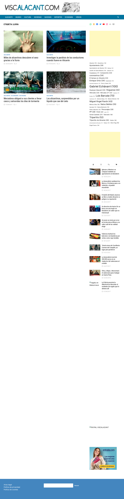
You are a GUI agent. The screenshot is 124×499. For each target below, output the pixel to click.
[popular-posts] (93, 164)
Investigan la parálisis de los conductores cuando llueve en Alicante (65, 59)
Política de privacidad (12, 487)
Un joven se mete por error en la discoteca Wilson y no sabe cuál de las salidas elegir (111, 223)
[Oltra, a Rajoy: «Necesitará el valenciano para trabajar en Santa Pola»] (95, 271)
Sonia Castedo (96, 114)
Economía (69, 17)
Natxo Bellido (108, 104)
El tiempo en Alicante (99, 78)
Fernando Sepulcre (95, 83)
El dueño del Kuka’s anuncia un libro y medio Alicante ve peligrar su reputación (111, 197)
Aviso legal (8, 485)
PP (92, 112)
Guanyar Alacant (97, 90)
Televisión (108, 114)
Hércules (94, 93)
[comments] (109, 164)
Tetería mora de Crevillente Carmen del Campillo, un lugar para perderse (111, 247)
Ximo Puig (114, 123)
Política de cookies (11, 490)
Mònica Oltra (95, 104)
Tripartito (97, 117)
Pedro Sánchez (95, 109)
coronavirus (97, 75)
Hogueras (113, 90)
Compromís (106, 73)
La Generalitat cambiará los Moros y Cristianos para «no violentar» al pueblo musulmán (111, 184)
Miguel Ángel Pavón (101, 101)
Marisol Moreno (113, 99)
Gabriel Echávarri (104, 86)
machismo (93, 99)
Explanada (110, 81)
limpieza (116, 93)
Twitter (113, 120)
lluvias (92, 96)
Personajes (107, 109)
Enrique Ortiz (97, 81)
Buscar (77, 485)
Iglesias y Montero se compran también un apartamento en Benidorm (110, 172)
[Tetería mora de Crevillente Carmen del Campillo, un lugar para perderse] (95, 246)
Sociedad (38, 17)
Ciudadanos (94, 73)
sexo (106, 112)
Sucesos (47, 17)
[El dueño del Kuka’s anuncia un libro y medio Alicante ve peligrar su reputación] (95, 195)
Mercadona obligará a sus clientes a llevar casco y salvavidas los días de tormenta (22, 100)
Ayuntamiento (96, 65)
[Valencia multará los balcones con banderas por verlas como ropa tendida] (95, 234)
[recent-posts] (101, 164)
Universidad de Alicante (96, 123)
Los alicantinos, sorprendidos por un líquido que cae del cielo (63, 100)
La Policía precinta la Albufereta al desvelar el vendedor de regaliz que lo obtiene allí (110, 285)
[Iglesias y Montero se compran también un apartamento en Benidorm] (95, 170)
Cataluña (110, 70)
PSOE (99, 112)
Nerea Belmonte (103, 107)
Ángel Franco (94, 125)
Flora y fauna (106, 83)
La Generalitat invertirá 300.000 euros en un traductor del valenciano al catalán (110, 260)
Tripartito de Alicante (99, 120)
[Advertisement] (105, 43)
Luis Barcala (105, 95)
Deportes (58, 17)
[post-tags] (116, 164)
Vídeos (78, 17)
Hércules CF (106, 93)
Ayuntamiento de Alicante (98, 68)
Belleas (110, 68)
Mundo (18, 17)
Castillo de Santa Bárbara (98, 70)
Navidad (93, 107)
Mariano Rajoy (102, 99)
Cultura (27, 17)
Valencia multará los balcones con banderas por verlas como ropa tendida (111, 236)
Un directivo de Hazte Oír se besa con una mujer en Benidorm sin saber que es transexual (111, 210)
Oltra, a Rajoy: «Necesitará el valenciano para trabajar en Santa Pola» (110, 273)
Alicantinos (102, 63)
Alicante (9, 17)
